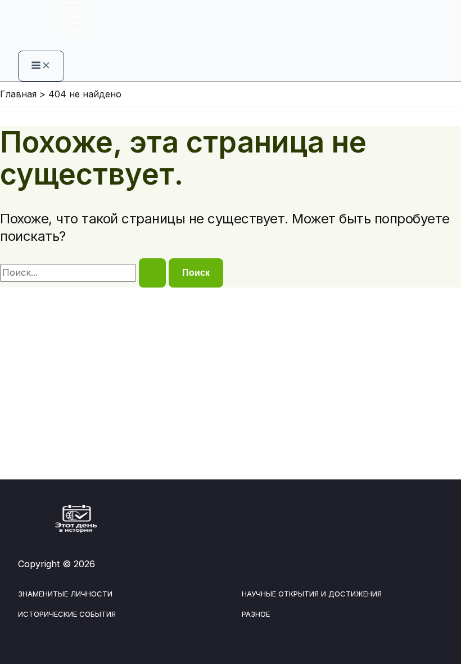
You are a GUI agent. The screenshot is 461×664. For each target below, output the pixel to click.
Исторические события (67, 613)
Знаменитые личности (65, 593)
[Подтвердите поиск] (152, 273)
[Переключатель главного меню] (41, 66)
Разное (256, 613)
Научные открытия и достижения (312, 593)
